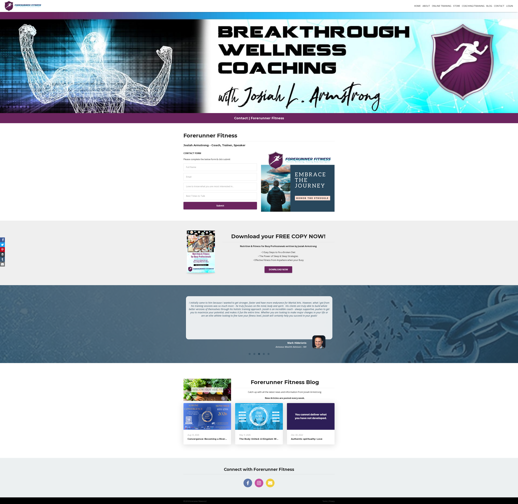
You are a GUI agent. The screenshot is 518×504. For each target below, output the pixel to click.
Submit (220, 205)
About (426, 5)
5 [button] (268, 354)
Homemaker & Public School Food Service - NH (283, 346)
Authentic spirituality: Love (306, 439)
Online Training (441, 5)
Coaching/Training (473, 5)
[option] (259, 322)
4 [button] (264, 354)
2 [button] (254, 354)
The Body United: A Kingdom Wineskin (262, 439)
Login (509, 5)
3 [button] (259, 354)
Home (417, 5)
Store (456, 5)
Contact (499, 5)
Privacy (332, 501)
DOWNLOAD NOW (278, 269)
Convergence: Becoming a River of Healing (213, 439)
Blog (489, 5)
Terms (325, 501)
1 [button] (250, 354)
